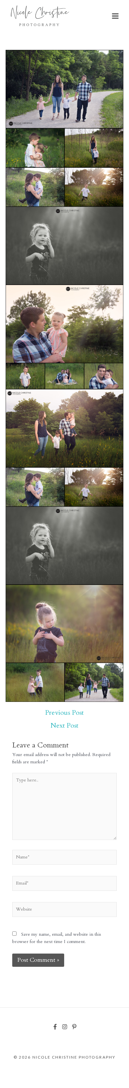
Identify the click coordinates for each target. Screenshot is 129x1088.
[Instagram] (64, 1027)
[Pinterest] (74, 1027)
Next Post (64, 725)
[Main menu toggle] (115, 16)
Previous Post (64, 712)
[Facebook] (55, 1027)
